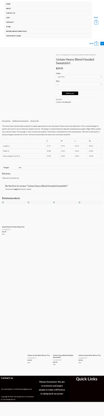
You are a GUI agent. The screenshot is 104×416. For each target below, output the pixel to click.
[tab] (6, 121)
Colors (58, 73)
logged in (17, 189)
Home (8, 4)
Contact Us (10, 13)
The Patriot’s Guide (13, 36)
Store (8, 27)
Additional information (20, 121)
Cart (8, 17)
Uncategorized (65, 55)
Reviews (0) (34, 121)
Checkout (10, 22)
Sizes (58, 81)
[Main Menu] (102, 43)
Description (6, 121)
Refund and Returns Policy (16, 31)
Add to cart (70, 93)
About (8, 8)
